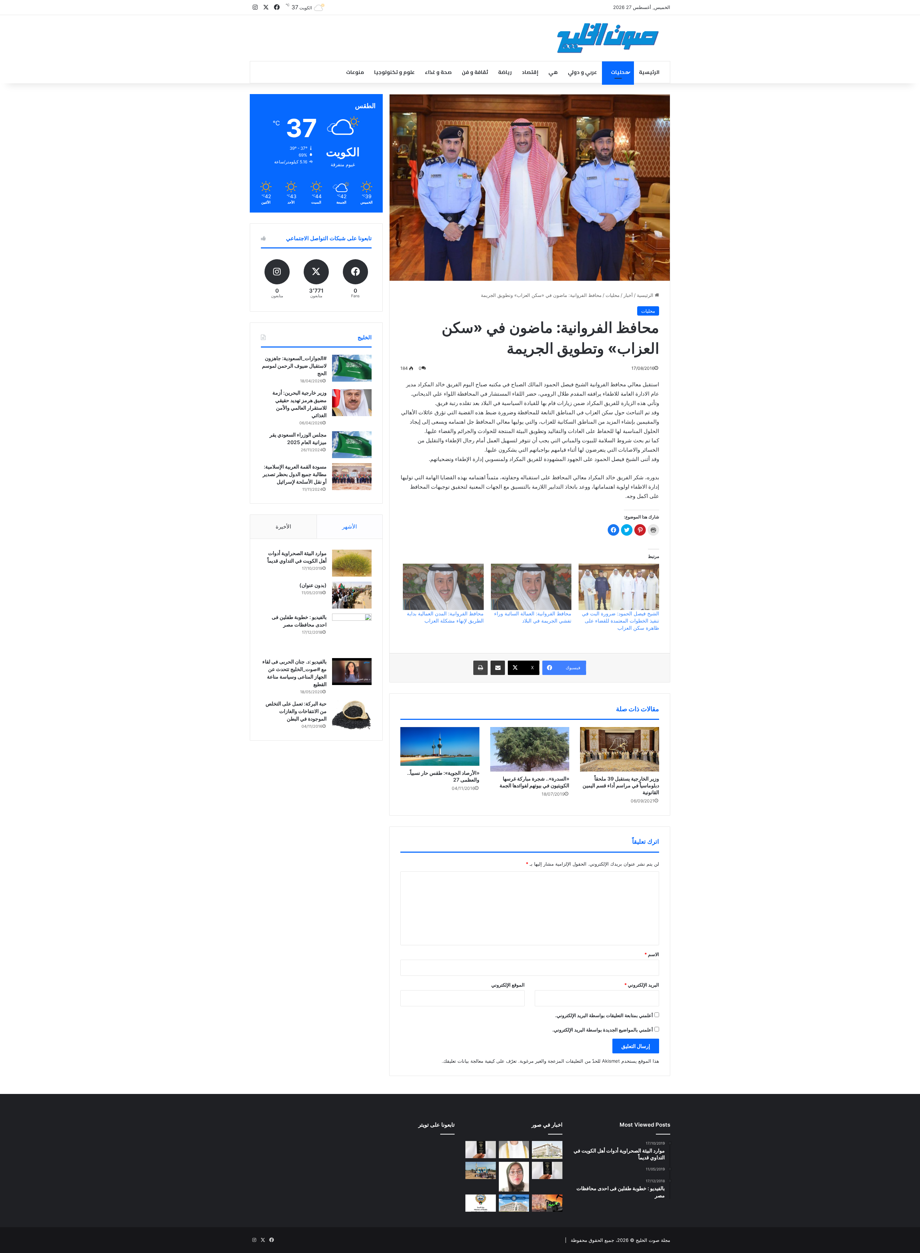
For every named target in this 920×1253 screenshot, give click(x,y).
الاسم (651, 954)
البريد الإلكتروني (641, 985)
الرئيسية (649, 72)
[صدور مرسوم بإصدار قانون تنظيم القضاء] (547, 1150)
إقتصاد (530, 72)
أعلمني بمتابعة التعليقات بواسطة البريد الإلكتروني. (604, 1015)
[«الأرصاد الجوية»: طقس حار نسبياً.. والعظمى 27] (439, 746)
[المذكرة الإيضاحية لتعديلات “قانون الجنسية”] (480, 1149)
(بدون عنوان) (313, 585)
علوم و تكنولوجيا (394, 72)
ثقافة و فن (475, 72)
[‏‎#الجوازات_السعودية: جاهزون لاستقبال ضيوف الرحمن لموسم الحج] (352, 368)
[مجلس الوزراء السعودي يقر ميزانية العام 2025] (352, 444)
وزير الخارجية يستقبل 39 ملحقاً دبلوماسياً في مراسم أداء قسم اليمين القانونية (621, 785)
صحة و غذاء (438, 72)
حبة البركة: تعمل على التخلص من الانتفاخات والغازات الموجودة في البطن (296, 711)
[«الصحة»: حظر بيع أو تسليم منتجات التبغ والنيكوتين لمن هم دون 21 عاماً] (480, 1203)
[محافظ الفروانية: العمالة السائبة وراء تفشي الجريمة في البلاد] (531, 587)
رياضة (505, 72)
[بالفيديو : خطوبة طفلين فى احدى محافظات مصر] (352, 633)
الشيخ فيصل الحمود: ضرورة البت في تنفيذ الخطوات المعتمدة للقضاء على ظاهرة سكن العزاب (620, 620)
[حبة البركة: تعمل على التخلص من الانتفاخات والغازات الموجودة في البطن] (352, 715)
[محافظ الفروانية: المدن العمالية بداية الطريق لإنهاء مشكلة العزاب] (443, 587)
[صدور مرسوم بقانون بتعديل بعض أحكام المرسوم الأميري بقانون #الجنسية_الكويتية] (547, 1170)
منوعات (355, 72)
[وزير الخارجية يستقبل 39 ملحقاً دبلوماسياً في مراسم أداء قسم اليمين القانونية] (619, 749)
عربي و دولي (582, 72)
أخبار (628, 295)
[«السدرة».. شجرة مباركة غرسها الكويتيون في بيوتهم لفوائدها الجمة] (529, 749)
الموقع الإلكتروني (508, 985)
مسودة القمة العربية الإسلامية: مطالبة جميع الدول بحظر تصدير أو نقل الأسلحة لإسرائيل (295, 474)
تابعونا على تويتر (436, 1124)
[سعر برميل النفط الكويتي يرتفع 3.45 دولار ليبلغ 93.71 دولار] (547, 1203)
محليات (620, 72)
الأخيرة (283, 526)
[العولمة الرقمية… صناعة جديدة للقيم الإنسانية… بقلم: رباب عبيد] (514, 1177)
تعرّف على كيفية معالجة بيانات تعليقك (480, 1061)
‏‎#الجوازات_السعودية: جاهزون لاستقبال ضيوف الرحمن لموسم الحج (294, 365)
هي (553, 72)
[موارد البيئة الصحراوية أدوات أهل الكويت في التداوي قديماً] (352, 563)
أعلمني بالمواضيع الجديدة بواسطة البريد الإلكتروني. (602, 1030)
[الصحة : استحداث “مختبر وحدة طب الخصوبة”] (514, 1149)
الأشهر (349, 526)
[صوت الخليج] (608, 38)
